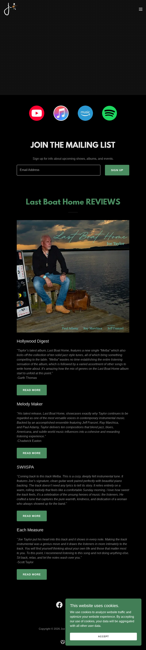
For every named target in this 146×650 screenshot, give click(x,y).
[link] (10, 9)
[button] (140, 9)
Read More (32, 390)
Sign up (117, 170)
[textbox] (58, 170)
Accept (103, 636)
